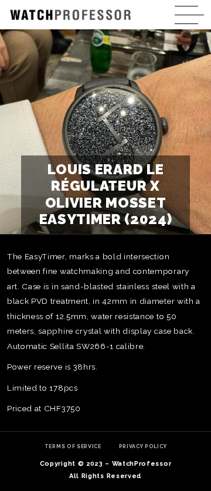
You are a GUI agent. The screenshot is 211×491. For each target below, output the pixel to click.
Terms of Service (73, 446)
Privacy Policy (143, 446)
